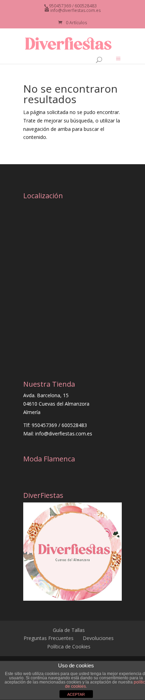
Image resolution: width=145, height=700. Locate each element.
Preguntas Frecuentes (49, 638)
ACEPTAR (76, 694)
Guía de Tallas (69, 630)
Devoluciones (98, 638)
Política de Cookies (68, 646)
